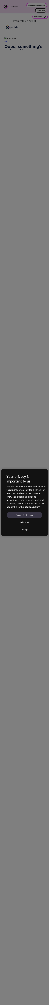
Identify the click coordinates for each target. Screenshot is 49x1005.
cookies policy (32, 506)
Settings (24, 529)
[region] (24, 502)
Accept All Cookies (24, 515)
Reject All (24, 522)
